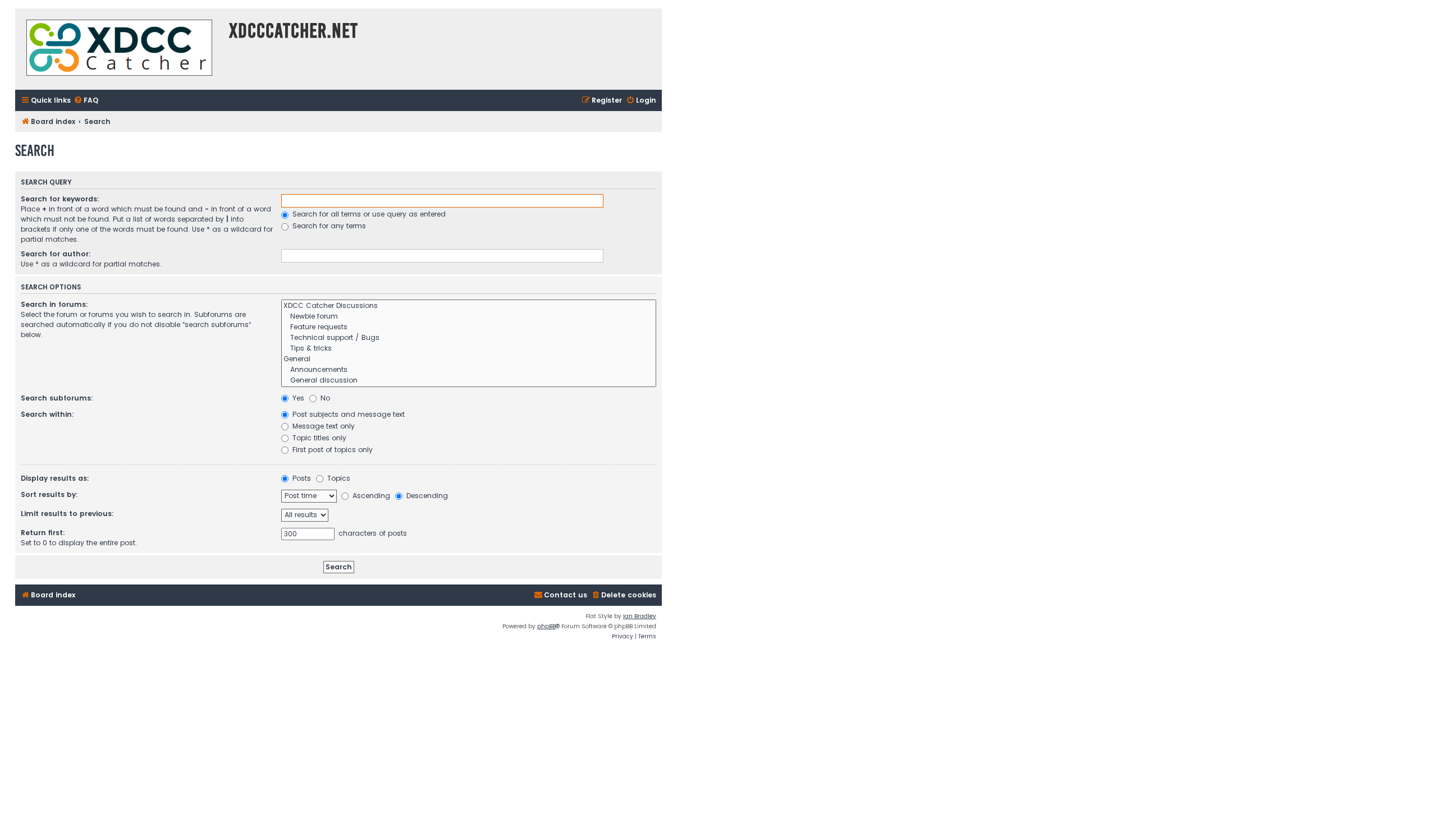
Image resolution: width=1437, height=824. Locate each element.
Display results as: (55, 478)
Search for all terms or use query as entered (368, 214)
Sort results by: (49, 494)
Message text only (322, 426)
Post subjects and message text (347, 414)
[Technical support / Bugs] (468, 338)
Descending (426, 495)
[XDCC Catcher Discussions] (468, 306)
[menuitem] (86, 100)
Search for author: (56, 254)
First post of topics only (331, 449)
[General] (468, 359)
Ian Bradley (639, 616)
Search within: (47, 414)
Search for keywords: (60, 199)
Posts (300, 478)
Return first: (43, 532)
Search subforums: (57, 398)
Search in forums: (54, 304)
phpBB (546, 626)
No (324, 398)
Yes (297, 398)
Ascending (370, 495)
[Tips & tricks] (468, 348)
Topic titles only (318, 438)
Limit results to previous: (67, 513)
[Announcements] (468, 370)
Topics (337, 478)
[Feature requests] (468, 327)
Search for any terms (328, 226)
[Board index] (119, 49)
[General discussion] (468, 380)
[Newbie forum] (468, 316)
